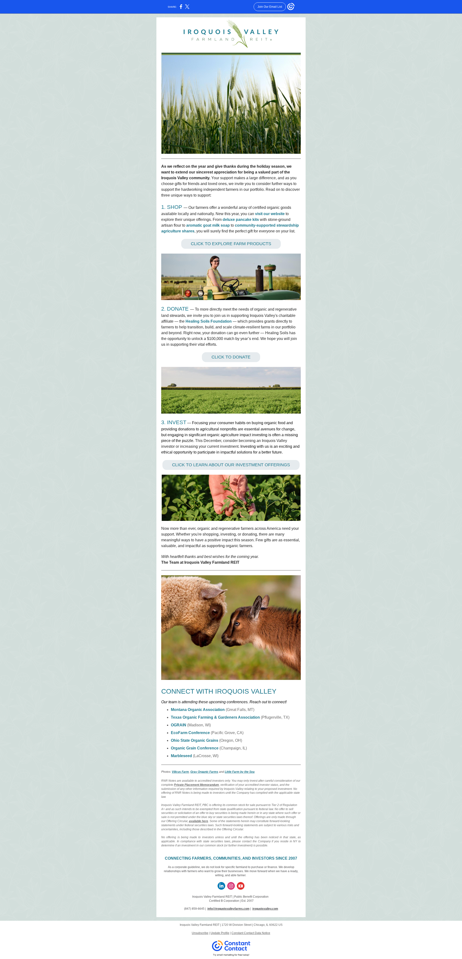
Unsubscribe (200, 933)
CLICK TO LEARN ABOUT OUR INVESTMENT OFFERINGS (231, 464)
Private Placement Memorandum (196, 784)
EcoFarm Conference (190, 733)
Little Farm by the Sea (240, 772)
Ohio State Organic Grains (194, 740)
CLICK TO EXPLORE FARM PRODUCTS (231, 243)
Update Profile (220, 933)
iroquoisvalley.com (265, 908)
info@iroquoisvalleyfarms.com (228, 908)
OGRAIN (178, 725)
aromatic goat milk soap (208, 225)
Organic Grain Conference (194, 748)
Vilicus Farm (180, 772)
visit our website (270, 214)
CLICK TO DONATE (231, 357)
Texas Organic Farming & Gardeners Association (215, 717)
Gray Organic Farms (204, 772)
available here (198, 821)
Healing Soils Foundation (209, 321)
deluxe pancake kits (241, 219)
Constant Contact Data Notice (250, 933)
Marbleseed (181, 756)
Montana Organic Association (198, 710)
